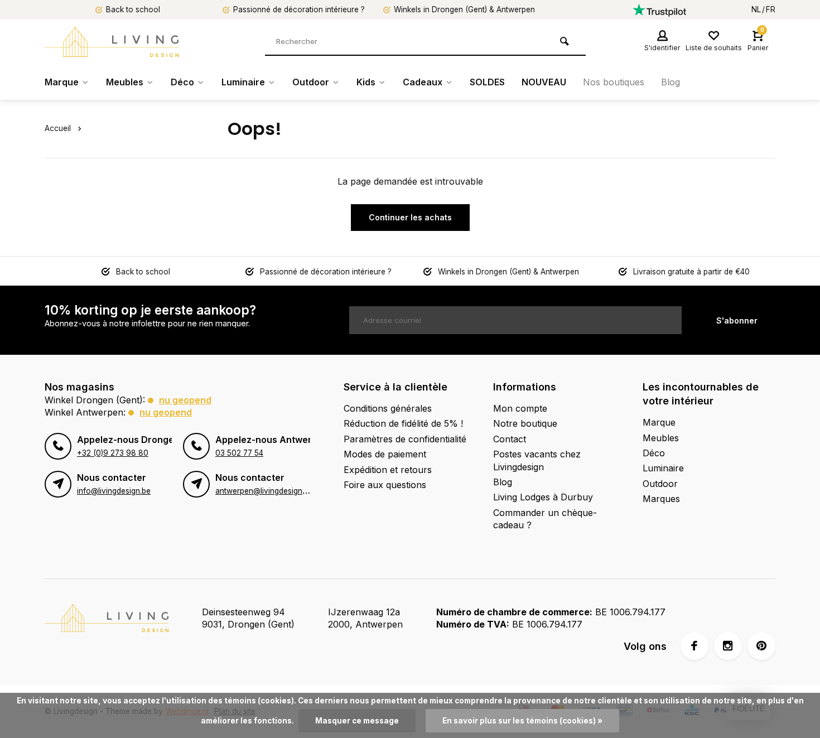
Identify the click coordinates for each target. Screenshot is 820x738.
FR (770, 9)
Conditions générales (388, 408)
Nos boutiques (613, 82)
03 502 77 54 (239, 452)
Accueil (58, 128)
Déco (182, 82)
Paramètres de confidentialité (405, 439)
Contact (509, 439)
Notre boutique (525, 423)
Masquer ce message (357, 720)
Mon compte (520, 408)
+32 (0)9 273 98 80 (112, 452)
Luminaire (243, 82)
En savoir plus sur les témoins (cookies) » (522, 720)
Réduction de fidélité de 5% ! (403, 423)
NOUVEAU (544, 82)
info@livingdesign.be (114, 490)
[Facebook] (694, 646)
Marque (62, 82)
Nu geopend (185, 400)
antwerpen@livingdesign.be (264, 490)
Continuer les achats (410, 217)
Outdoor (310, 82)
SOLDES (487, 82)
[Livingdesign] (112, 42)
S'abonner (737, 320)
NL (756, 9)
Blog (670, 82)
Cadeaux (422, 82)
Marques (661, 498)
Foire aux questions (385, 484)
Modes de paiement (385, 454)
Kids (365, 82)
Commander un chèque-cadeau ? (545, 518)
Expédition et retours (388, 469)
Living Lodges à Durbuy (543, 497)
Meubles (124, 82)
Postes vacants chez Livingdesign (537, 460)
